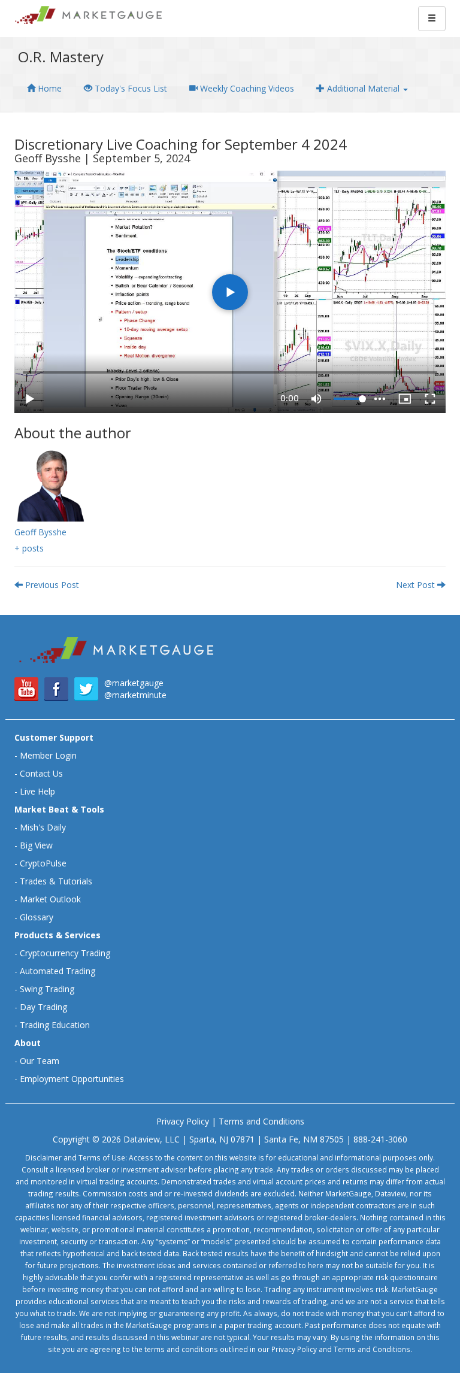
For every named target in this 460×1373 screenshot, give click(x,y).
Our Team (39, 1060)
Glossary (36, 917)
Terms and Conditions (261, 1121)
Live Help (37, 791)
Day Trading (43, 1007)
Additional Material (363, 88)
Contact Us (41, 773)
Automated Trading (57, 971)
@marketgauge (134, 683)
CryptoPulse (43, 863)
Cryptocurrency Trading (65, 953)
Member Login (48, 755)
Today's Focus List (129, 88)
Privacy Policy (182, 1121)
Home (48, 88)
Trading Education (55, 1024)
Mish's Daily (43, 827)
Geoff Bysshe (40, 532)
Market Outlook (50, 899)
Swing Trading (47, 989)
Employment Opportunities (72, 1078)
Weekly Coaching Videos (246, 88)
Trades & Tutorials (56, 881)
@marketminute (135, 695)
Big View (36, 845)
